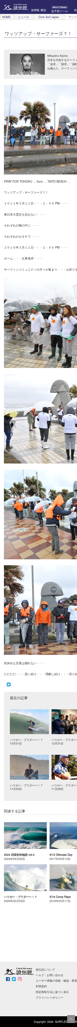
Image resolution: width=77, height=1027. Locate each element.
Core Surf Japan (48, 17)
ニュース (23, 17)
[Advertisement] (29, 932)
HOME (6, 17)
